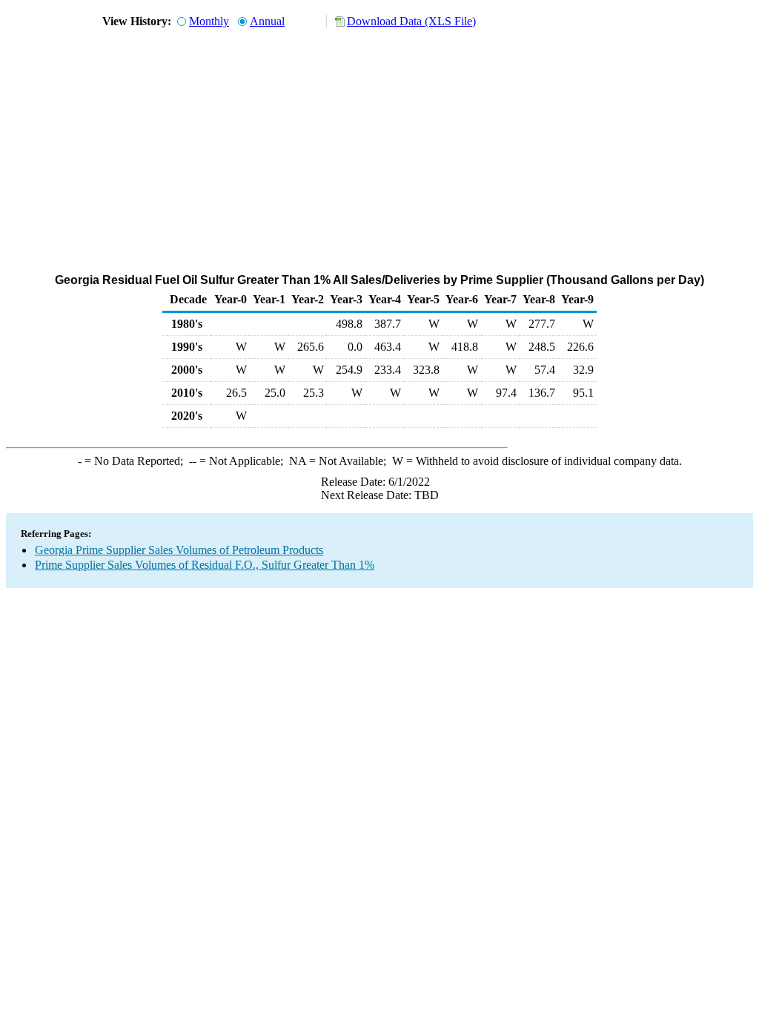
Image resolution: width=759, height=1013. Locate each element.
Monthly (209, 21)
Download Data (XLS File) (411, 21)
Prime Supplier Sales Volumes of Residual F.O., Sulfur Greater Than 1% (204, 564)
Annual (267, 21)
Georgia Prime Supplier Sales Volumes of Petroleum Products (179, 550)
